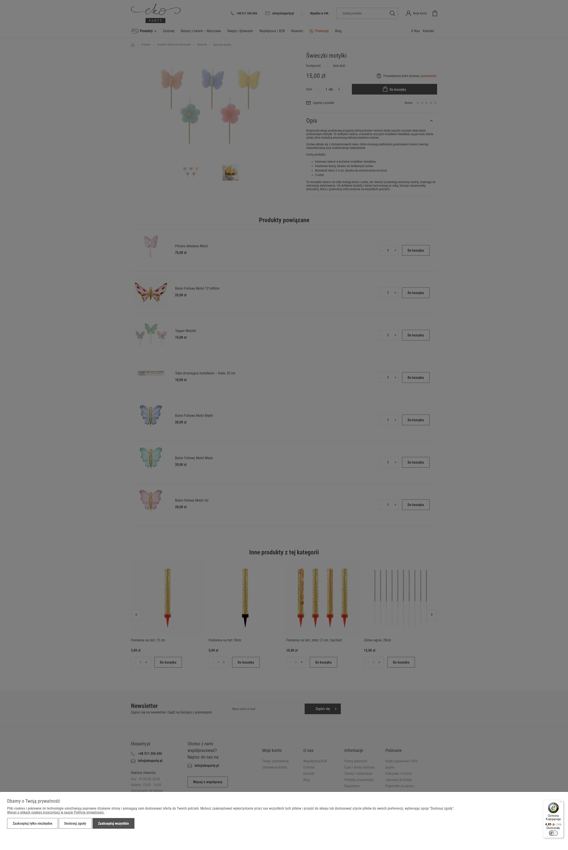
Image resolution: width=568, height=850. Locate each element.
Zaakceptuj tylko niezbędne (32, 823)
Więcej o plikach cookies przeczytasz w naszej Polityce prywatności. (56, 812)
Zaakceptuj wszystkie (113, 823)
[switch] (553, 833)
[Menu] (561, 802)
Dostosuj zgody (75, 823)
